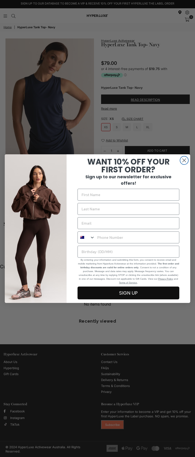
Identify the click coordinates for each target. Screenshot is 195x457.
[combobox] (86, 237)
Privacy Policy (165, 279)
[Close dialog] (184, 160)
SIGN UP (128, 293)
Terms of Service (128, 282)
